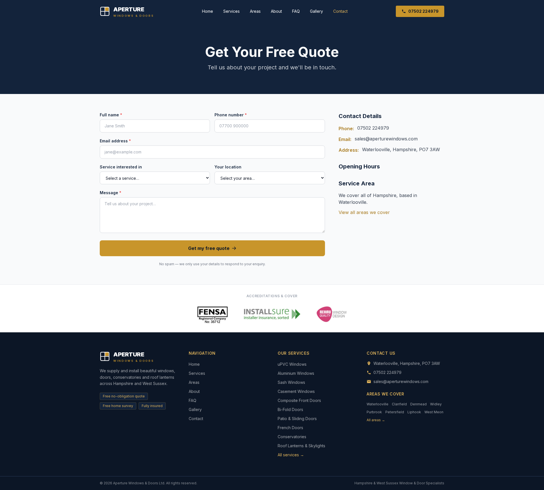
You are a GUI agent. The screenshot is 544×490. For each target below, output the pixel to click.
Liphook (414, 412)
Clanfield (399, 404)
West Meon (433, 412)
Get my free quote (209, 248)
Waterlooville (377, 404)
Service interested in (121, 166)
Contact (340, 11)
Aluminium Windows (296, 373)
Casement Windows (296, 391)
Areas (255, 11)
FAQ (296, 11)
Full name (111, 114)
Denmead (418, 404)
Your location (227, 166)
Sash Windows (291, 382)
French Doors (290, 427)
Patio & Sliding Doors (297, 418)
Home (207, 11)
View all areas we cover (364, 212)
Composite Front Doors (299, 400)
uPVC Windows (292, 364)
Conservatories (292, 436)
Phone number (230, 114)
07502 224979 (423, 11)
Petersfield (394, 412)
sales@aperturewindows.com (386, 139)
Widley (436, 404)
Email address (115, 140)
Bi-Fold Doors (290, 409)
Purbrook (374, 412)
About (276, 11)
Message (110, 192)
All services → (291, 454)
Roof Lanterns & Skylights (301, 445)
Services (231, 11)
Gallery (316, 11)
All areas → (376, 420)
